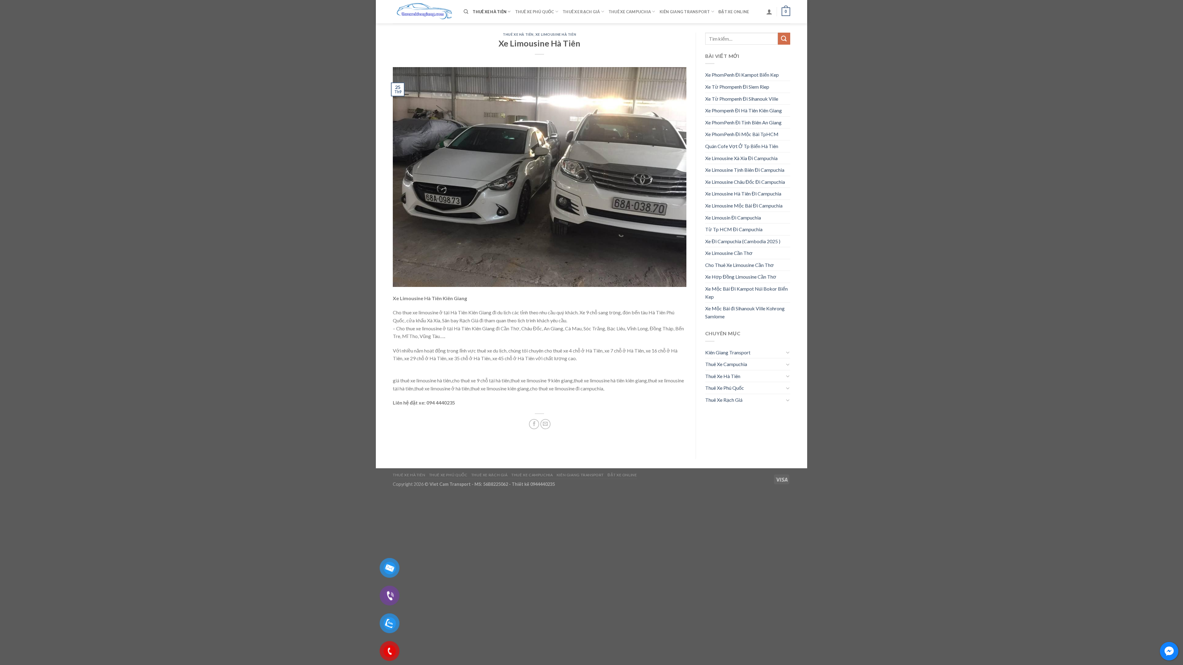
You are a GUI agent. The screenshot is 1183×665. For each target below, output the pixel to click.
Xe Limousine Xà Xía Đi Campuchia (741, 158)
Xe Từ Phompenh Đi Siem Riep (737, 87)
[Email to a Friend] (545, 424)
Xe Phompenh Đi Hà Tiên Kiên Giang (743, 110)
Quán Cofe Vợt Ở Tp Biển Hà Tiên (741, 146)
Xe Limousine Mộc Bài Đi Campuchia (744, 205)
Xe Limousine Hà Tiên (555, 34)
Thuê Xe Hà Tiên (489, 11)
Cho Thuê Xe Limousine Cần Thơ (739, 265)
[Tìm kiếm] (466, 12)
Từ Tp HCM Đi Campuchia (733, 229)
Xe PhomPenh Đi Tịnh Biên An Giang (743, 122)
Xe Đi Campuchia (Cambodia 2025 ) (742, 241)
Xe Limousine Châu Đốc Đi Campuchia (745, 182)
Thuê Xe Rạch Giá (581, 11)
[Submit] (784, 39)
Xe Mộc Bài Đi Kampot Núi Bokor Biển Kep (746, 293)
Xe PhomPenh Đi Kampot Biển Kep (742, 75)
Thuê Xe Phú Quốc (534, 11)
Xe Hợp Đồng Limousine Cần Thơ (740, 277)
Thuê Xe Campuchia (629, 11)
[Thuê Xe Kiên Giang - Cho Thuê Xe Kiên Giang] (423, 11)
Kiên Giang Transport (685, 11)
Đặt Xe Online (733, 11)
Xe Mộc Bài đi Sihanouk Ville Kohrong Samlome (745, 312)
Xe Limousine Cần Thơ (729, 253)
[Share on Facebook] (534, 424)
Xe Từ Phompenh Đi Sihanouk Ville (741, 99)
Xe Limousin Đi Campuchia (733, 217)
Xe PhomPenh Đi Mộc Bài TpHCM (742, 134)
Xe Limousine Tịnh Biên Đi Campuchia (744, 170)
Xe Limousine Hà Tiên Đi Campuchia (743, 193)
